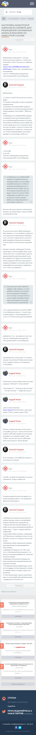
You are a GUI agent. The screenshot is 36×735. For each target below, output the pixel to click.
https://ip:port (8, 410)
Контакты (30, 724)
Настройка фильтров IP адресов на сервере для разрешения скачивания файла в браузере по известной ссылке (16, 30)
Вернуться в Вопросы (9, 592)
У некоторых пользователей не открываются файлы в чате (19, 603)
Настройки (10, 585)
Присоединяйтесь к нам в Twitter (20, 712)
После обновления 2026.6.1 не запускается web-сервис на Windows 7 (19, 665)
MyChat (23, 19)
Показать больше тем (18, 684)
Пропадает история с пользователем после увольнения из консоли (19, 623)
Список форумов (13, 19)
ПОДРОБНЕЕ (18, 616)
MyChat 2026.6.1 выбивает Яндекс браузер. (19, 643)
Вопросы (31, 19)
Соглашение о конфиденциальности (14, 724)
